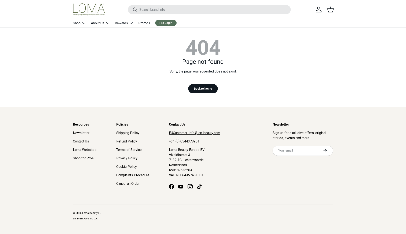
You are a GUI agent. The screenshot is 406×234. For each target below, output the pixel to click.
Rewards (121, 23)
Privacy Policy (126, 158)
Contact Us (81, 141)
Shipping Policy (127, 133)
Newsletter (81, 133)
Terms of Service (129, 150)
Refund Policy (126, 141)
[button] (330, 9)
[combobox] (209, 9)
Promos (144, 23)
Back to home (203, 88)
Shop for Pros (83, 158)
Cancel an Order (128, 184)
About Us (97, 23)
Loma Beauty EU (92, 213)
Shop (77, 23)
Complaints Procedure (132, 175)
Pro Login (165, 23)
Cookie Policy (126, 167)
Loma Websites (84, 150)
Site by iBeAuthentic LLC (85, 218)
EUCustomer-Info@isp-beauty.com (194, 133)
